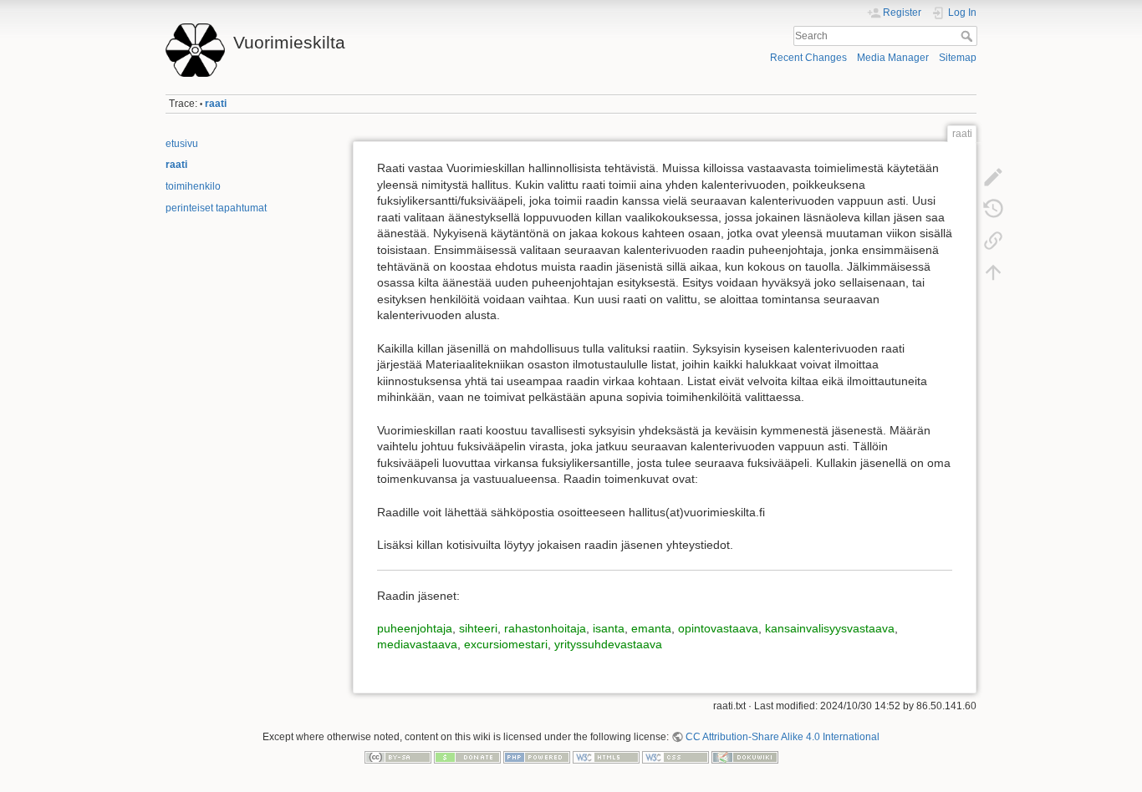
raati (216, 103)
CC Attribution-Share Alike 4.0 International (782, 737)
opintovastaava (718, 628)
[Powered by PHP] (536, 756)
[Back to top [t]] (993, 272)
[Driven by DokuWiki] (744, 756)
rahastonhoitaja (545, 628)
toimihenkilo (193, 186)
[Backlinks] (993, 240)
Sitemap (957, 57)
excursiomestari (506, 644)
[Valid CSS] (675, 756)
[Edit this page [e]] (993, 177)
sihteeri (478, 628)
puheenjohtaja (414, 628)
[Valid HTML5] (606, 756)
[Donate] (467, 756)
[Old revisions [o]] (993, 209)
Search (968, 36)
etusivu (182, 144)
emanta (651, 628)
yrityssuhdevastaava (608, 644)
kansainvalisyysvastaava (830, 628)
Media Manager (893, 57)
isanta (609, 628)
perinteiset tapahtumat (216, 208)
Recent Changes (808, 57)
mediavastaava (417, 644)
